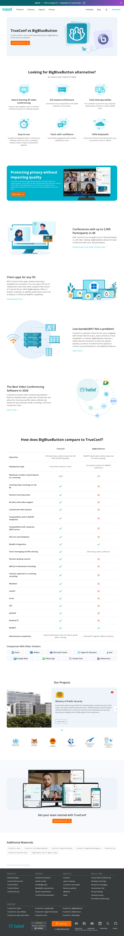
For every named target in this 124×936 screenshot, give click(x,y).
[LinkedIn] (100, 924)
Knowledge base (41, 885)
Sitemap (115, 928)
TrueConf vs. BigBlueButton (73, 908)
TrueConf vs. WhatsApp (71, 915)
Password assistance (43, 878)
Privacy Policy (103, 928)
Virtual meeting (96, 892)
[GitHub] (115, 924)
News (65, 895)
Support (39, 873)
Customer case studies (71, 885)
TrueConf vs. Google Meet (44, 908)
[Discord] (76, 924)
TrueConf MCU (12, 885)
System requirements (43, 892)
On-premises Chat (97, 888)
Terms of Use (78, 928)
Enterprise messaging (99, 885)
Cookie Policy (91, 928)
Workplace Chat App (98, 881)
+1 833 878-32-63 (61, 929)
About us (67, 873)
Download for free (14, 299)
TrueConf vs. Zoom (14, 908)
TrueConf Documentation (44, 895)
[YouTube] (92, 924)
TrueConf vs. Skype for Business (46, 912)
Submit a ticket (40, 881)
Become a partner (70, 888)
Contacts (66, 878)
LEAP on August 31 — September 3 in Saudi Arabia (62, 3)
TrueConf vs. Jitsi (41, 915)
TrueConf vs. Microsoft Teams (18, 915)
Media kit (66, 892)
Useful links (96, 873)
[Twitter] (107, 924)
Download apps (13, 878)
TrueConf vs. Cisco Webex (16, 912)
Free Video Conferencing (100, 899)
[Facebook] (84, 924)
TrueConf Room (13, 888)
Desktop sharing (97, 895)
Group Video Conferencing (101, 878)
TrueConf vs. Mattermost (72, 912)
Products (11, 873)
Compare (11, 904)
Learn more (77, 351)
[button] (7, 709)
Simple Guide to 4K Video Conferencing (89, 247)
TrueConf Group (13, 892)
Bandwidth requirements (44, 888)
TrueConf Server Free (15, 881)
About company (69, 881)
